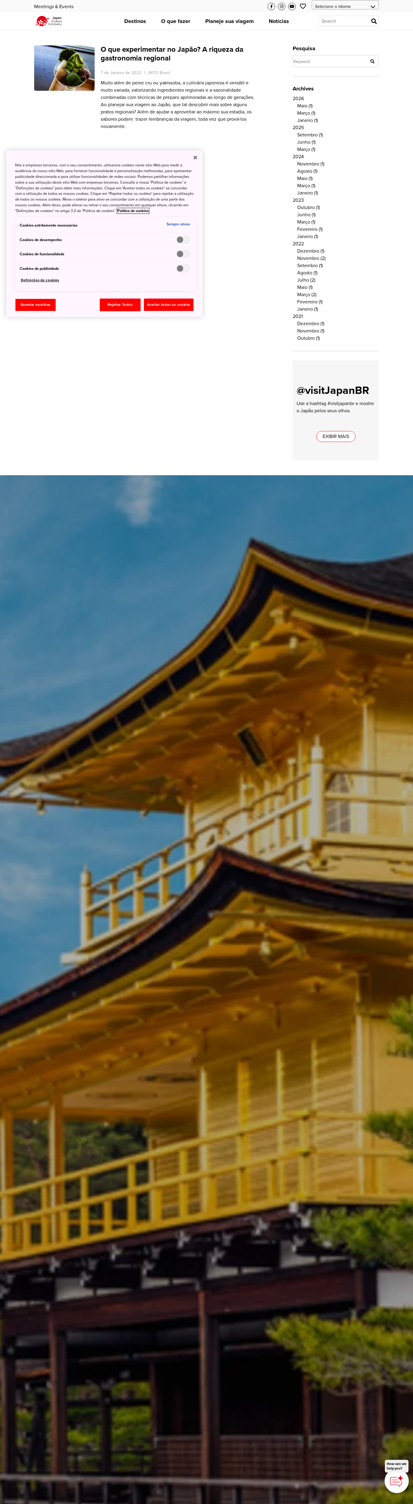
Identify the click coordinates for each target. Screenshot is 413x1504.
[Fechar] (195, 157)
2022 (298, 244)
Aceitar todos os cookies (168, 305)
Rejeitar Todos (120, 305)
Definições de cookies (40, 280)
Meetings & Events (53, 7)
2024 (298, 157)
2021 (298, 316)
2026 (298, 99)
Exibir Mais (336, 436)
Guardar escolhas (35, 305)
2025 (298, 128)
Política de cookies (133, 210)
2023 (298, 200)
